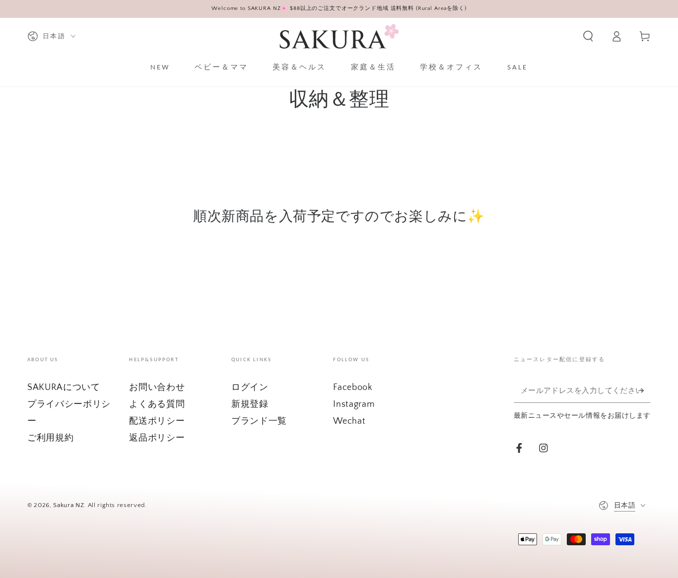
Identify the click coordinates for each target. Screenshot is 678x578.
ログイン (250, 387)
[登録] (644, 390)
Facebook (352, 387)
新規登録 (250, 404)
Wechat (349, 421)
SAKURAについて (63, 387)
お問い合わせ (157, 387)
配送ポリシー (157, 421)
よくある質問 (157, 404)
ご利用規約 (50, 438)
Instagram (353, 404)
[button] (588, 36)
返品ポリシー (157, 438)
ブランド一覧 (259, 421)
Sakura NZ (68, 505)
